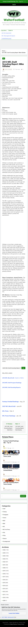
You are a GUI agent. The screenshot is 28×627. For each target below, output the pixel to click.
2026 (4, 550)
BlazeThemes (13, 624)
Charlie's (17, 378)
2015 (4, 582)
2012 (4, 591)
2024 (4, 556)
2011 (4, 594)
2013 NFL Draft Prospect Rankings (11, 382)
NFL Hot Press (6, 529)
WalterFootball (14, 20)
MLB (4, 520)
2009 (4, 600)
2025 (4, 553)
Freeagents (5, 514)
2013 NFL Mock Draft (8, 378)
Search (23, 496)
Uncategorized (6, 541)
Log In (14, 4)
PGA (4, 532)
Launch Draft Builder (14, 613)
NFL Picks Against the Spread (8, 35)
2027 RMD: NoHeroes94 (8, 617)
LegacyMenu (4, 30)
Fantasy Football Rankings (10, 401)
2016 (4, 579)
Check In (10, 30)
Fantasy (5, 511)
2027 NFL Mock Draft (6, 33)
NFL (4, 58)
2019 (4, 570)
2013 (4, 588)
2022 (4, 562)
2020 (4, 567)
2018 (4, 573)
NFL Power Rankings (8, 416)
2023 (4, 559)
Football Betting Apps (6, 38)
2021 (4, 565)
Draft (4, 508)
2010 (4, 597)
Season (5, 538)
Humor (4, 517)
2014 (4, 585)
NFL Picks (5, 411)
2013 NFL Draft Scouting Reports (11, 387)
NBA (4, 523)
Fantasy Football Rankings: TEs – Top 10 (12, 1)
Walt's (22, 378)
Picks (4, 535)
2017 (4, 576)
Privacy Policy (20, 624)
